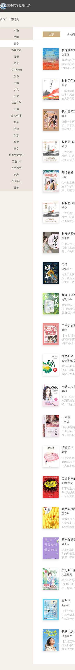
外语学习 (16, 181)
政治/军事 (16, 115)
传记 (16, 56)
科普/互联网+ (16, 154)
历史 (16, 95)
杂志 (16, 174)
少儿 (16, 89)
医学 (16, 148)
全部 (51, 34)
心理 (16, 109)
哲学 (16, 122)
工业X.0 (16, 161)
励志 (16, 135)
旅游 (16, 76)
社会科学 (16, 102)
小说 (16, 30)
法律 (16, 128)
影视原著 (16, 50)
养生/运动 (16, 69)
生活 (16, 82)
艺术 (16, 63)
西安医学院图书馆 (19, 5)
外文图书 (16, 168)
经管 (16, 141)
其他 (16, 187)
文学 (16, 37)
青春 (16, 43)
